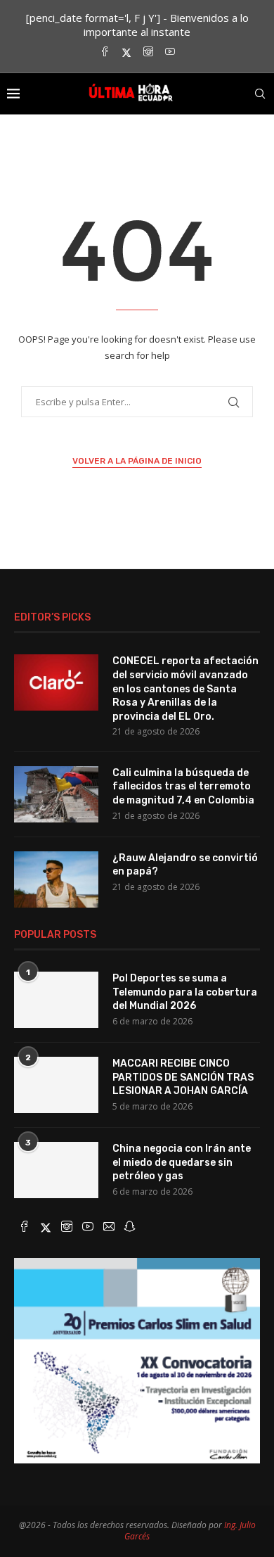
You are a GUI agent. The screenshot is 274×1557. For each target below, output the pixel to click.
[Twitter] (126, 52)
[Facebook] (105, 52)
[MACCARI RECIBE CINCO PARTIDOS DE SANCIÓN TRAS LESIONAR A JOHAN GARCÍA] (56, 1085)
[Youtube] (170, 52)
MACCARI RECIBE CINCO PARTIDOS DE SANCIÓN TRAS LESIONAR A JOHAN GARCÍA (183, 1077)
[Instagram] (148, 52)
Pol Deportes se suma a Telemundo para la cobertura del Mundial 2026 (184, 992)
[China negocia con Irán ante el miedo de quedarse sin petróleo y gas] (56, 1170)
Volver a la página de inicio (137, 461)
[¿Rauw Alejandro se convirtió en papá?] (56, 879)
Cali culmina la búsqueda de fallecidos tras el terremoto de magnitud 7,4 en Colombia (183, 786)
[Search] (260, 93)
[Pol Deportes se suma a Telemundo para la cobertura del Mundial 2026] (56, 1000)
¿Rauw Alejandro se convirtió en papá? (185, 865)
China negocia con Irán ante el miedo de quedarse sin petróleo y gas (181, 1162)
